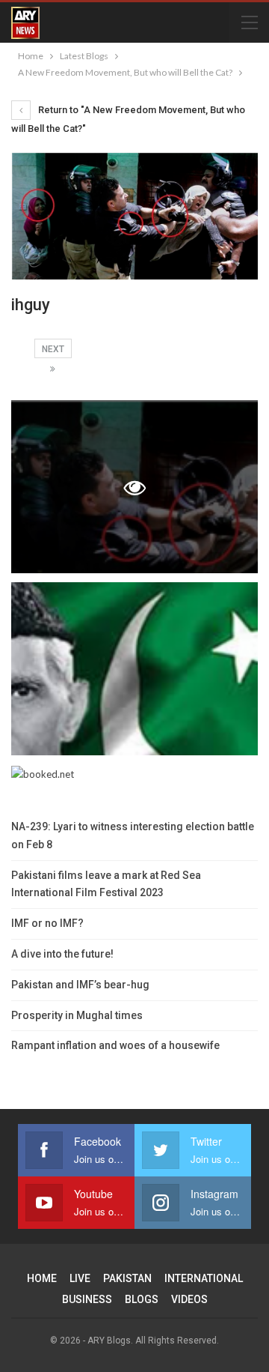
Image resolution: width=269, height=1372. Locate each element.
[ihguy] (134, 668)
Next (53, 349)
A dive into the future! (62, 954)
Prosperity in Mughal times (77, 1015)
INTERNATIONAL (203, 1278)
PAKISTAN (127, 1278)
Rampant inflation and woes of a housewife (115, 1045)
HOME (42, 1278)
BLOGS (141, 1299)
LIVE (79, 1278)
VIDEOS (189, 1299)
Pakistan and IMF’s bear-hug (80, 985)
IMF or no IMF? (47, 923)
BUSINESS (87, 1299)
